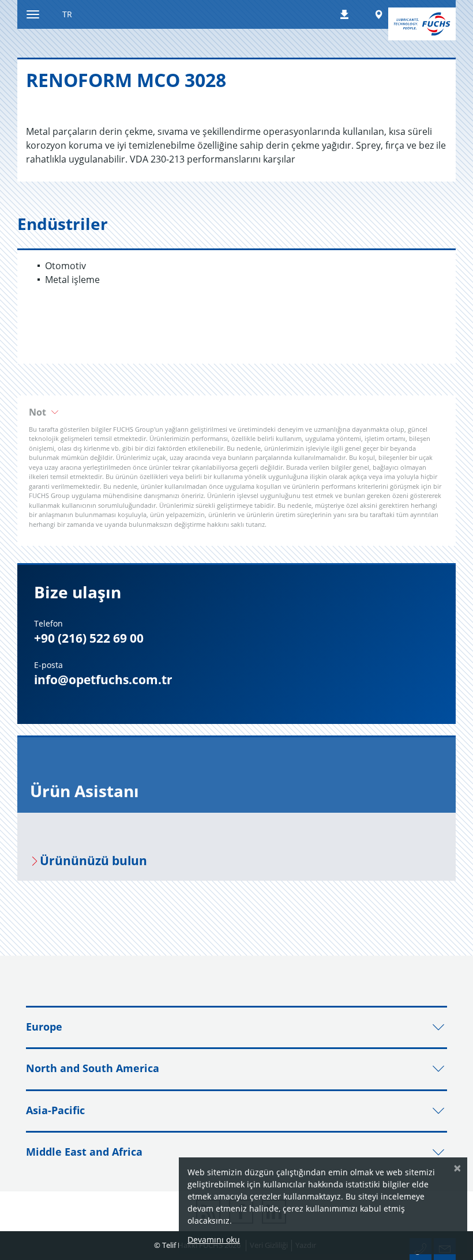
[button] (236, 412)
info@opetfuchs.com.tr (103, 680)
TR (67, 14)
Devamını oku (213, 1239)
